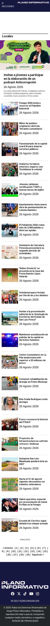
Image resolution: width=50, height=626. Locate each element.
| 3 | (26, 548)
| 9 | (7, 551)
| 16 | (8, 554)
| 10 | (13, 551)
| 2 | (21, 548)
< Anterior (8, 548)
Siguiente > (38, 554)
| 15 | (45, 551)
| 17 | (15, 554)
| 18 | (21, 554)
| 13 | (32, 551)
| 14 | (39, 551)
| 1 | (16, 548)
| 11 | (20, 551)
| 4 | (32, 548)
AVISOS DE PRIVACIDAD (25, 621)
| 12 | (26, 551)
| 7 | (44, 548)
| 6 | (39, 548)
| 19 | (28, 554)
